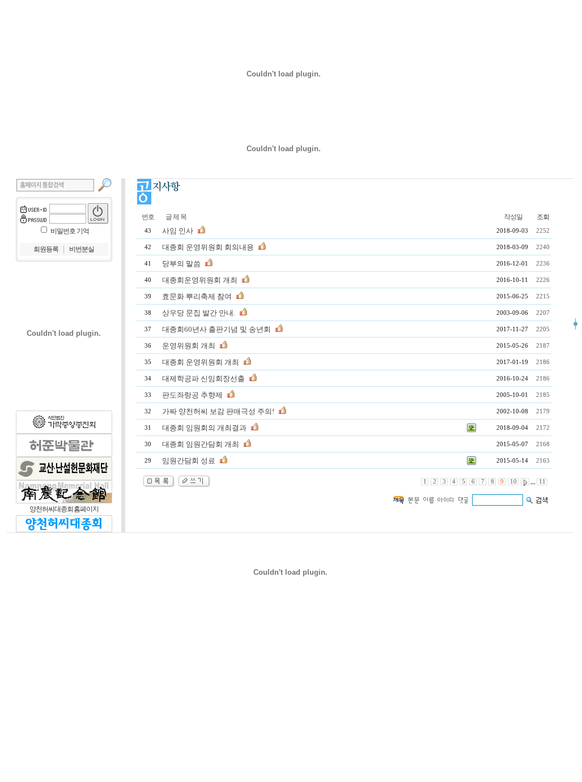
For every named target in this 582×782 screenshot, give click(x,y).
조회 (543, 217)
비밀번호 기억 (69, 231)
